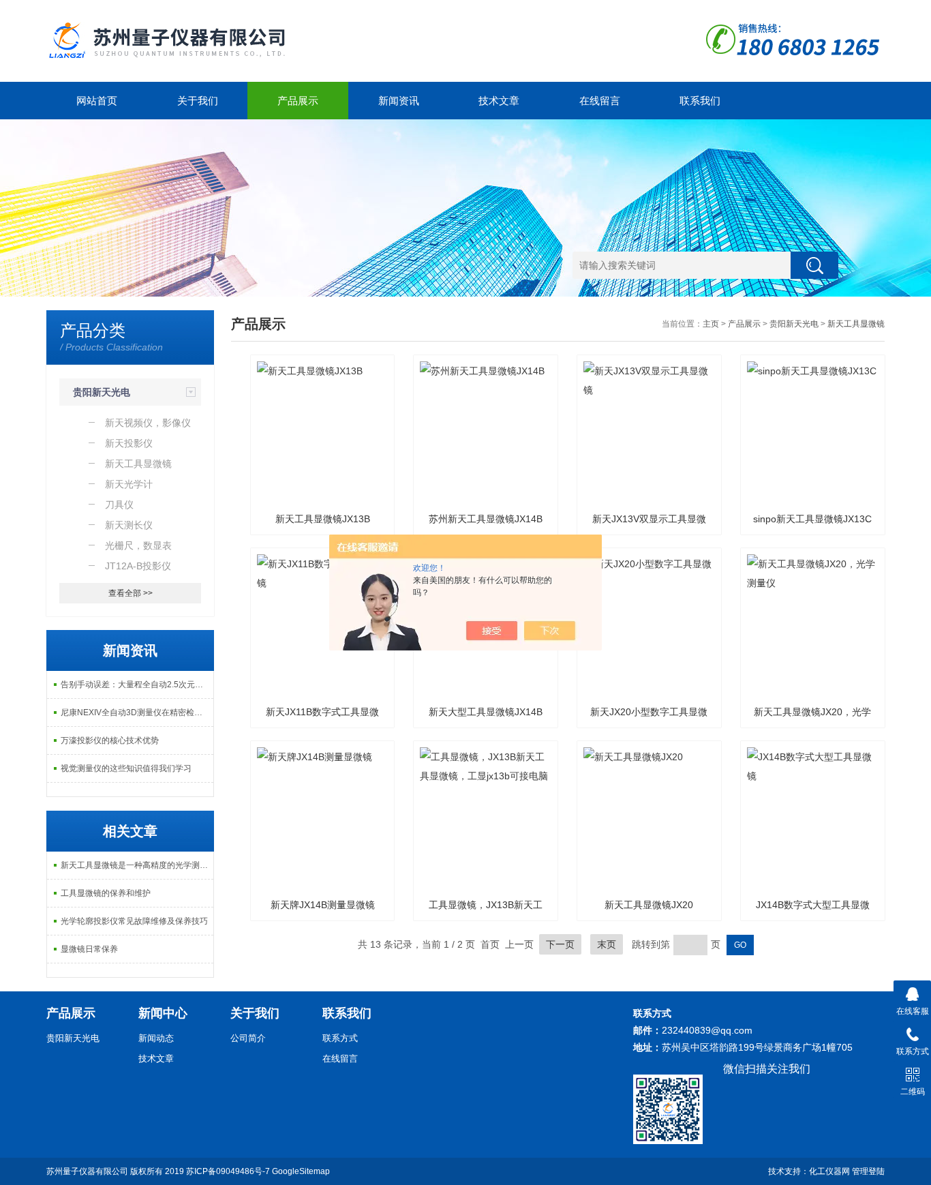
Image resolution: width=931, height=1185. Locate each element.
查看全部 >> (130, 593)
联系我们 (700, 100)
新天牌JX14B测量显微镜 (323, 904)
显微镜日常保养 (89, 949)
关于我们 (197, 100)
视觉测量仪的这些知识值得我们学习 (126, 768)
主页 (711, 324)
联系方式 (340, 1038)
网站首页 (96, 100)
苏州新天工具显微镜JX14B (486, 518)
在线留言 (599, 100)
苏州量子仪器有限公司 (87, 1171)
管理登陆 (868, 1171)
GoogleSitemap (301, 1171)
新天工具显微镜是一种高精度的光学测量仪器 (137, 865)
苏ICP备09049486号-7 (228, 1171)
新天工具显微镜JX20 (649, 904)
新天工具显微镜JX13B (322, 518)
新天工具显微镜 (856, 324)
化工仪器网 (829, 1171)
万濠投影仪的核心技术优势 (110, 740)
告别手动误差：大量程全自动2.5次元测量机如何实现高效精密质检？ (137, 684)
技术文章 (498, 100)
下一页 (560, 944)
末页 (606, 944)
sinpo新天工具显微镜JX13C (812, 518)
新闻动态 (156, 1038)
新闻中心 (162, 1013)
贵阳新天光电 (101, 392)
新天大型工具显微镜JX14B (486, 711)
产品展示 (297, 100)
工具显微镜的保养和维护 (106, 893)
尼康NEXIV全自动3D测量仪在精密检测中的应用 (137, 712)
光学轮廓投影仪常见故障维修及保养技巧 (134, 921)
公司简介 (248, 1038)
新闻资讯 (398, 100)
